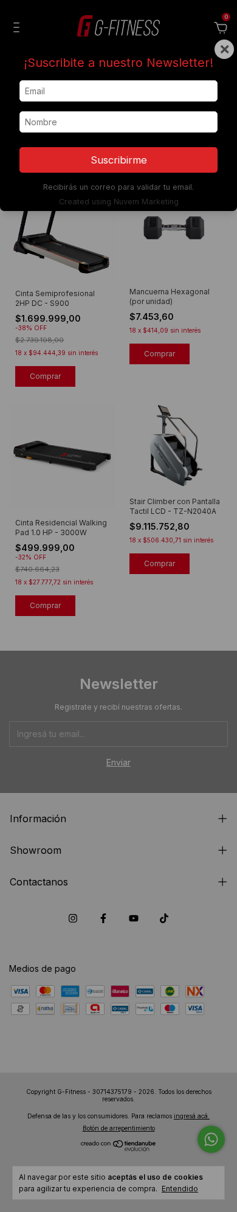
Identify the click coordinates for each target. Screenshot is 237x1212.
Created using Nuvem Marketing (119, 201)
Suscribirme (119, 160)
